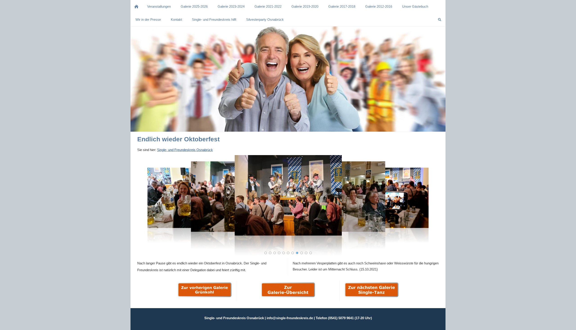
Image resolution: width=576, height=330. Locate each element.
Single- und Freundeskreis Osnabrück (185, 150)
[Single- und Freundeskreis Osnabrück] (136, 6)
